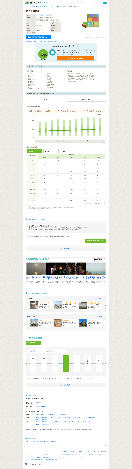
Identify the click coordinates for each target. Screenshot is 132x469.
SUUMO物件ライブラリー (48, 6)
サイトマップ (73, 451)
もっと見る (99, 298)
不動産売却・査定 (41, 457)
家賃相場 (69, 454)
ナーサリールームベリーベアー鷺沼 (60, 417)
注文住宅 (27, 457)
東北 (29, 459)
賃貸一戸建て (63, 454)
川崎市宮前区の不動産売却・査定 (38, 37)
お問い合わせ (102, 451)
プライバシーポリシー (91, 451)
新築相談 (48, 457)
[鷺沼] (77, 363)
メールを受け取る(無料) (75, 58)
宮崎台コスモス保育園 (42, 419)
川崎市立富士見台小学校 (42, 424)
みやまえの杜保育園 (89, 417)
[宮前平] (66, 363)
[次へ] (105, 305)
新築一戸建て (92, 454)
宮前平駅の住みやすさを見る (96, 240)
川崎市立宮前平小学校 (84, 422)
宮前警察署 (39, 402)
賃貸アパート (57, 454)
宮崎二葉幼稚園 (40, 414)
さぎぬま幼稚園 (52, 414)
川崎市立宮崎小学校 (69, 422)
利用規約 (81, 451)
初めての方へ (63, 451)
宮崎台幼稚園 (62, 414)
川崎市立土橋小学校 (41, 422)
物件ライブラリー (68, 457)
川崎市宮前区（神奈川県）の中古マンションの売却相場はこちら (43, 441)
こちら (86, 378)
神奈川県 (59, 6)
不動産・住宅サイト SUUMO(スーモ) (33, 454)
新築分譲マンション (76, 454)
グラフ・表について (100, 106)
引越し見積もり (54, 457)
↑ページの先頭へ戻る (102, 445)
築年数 (47, 151)
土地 (104, 454)
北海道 (26, 459)
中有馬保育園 (76, 417)
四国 (47, 459)
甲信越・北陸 (37, 459)
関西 (45, 459)
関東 (32, 459)
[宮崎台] (55, 363)
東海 (42, 459)
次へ (105, 363)
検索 (106, 2)
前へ (27, 363)
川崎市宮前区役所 (40, 406)
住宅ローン (60, 457)
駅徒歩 (63, 151)
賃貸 (44, 454)
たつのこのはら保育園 (42, 417)
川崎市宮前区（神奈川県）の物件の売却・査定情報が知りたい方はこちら (45, 41)
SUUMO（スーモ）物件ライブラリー (37, 2)
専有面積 (31, 151)
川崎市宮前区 (66, 6)
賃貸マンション (49, 454)
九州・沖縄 (54, 459)
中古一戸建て (99, 454)
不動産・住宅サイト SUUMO (32, 6)
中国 (50, 459)
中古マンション (85, 454)
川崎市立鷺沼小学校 (55, 422)
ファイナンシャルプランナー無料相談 (81, 457)
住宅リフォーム (32, 457)
